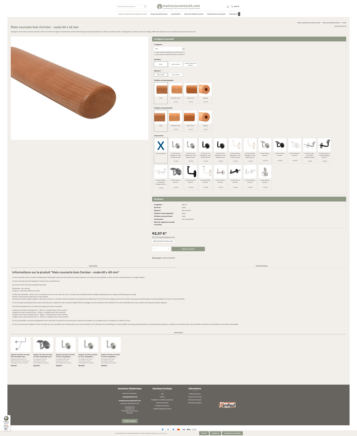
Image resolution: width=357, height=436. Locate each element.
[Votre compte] (228, 7)
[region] (178, 352)
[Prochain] (239, 14)
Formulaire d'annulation (162, 406)
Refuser (204, 433)
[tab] (93, 266)
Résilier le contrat (129, 421)
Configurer (215, 433)
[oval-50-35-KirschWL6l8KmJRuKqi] (79, 88)
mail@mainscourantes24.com (130, 401)
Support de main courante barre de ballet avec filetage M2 (20, 356)
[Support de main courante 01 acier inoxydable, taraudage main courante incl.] (66, 344)
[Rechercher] (145, 6)
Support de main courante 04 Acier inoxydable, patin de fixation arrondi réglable (43, 356)
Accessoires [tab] (178, 332)
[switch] (6, 429)
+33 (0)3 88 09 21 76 (129, 397)
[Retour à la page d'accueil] (178, 6)
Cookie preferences (195, 394)
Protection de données (194, 400)
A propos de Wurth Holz (195, 397)
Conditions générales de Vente (162, 409)
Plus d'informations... (161, 433)
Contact (162, 397)
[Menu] (9, 416)
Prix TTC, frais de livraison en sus (163, 237)
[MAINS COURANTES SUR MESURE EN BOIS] (133, 14)
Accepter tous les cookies (232, 433)
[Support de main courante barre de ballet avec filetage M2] (21, 344)
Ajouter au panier (188, 249)
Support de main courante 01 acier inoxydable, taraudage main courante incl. (65, 356)
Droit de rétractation (162, 403)
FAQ (162, 394)
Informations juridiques (195, 403)
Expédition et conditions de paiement (162, 400)
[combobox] (130, 6)
